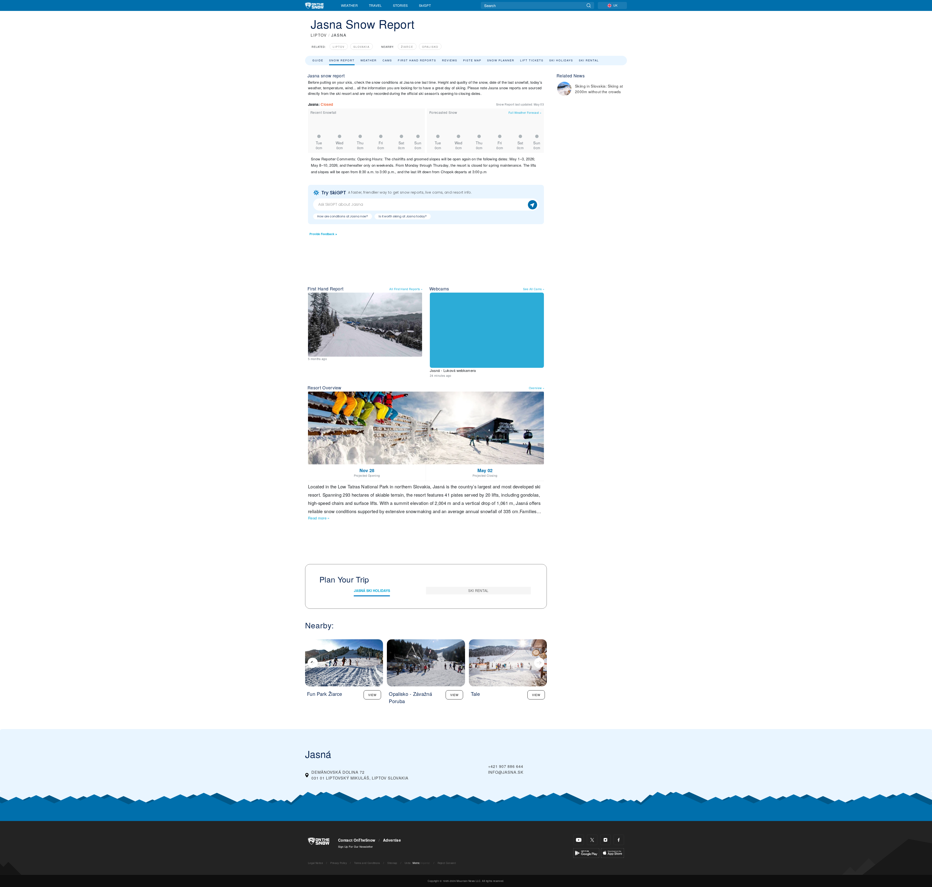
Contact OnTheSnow (356, 840)
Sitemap (392, 863)
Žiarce (407, 47)
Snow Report (342, 60)
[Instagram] (605, 840)
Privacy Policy (338, 863)
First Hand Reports (417, 60)
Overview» (536, 388)
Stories (400, 5)
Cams (387, 60)
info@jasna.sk (506, 772)
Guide (317, 60)
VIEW (372, 695)
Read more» (319, 517)
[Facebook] (619, 840)
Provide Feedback (321, 234)
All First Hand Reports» (406, 289)
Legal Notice (315, 863)
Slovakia (361, 47)
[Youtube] (579, 840)
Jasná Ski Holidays (372, 590)
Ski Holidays (561, 60)
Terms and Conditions (367, 863)
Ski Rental (589, 60)
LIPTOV (319, 35)
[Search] (588, 5)
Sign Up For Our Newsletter (355, 846)
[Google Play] (586, 852)
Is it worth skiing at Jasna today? (403, 216)
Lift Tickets (531, 60)
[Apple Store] (612, 852)
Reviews (449, 60)
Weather (349, 5)
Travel (375, 5)
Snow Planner (500, 60)
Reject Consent (447, 863)
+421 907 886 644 (505, 766)
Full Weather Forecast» (524, 112)
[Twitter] (592, 840)
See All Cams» (534, 289)
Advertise (392, 840)
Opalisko (430, 47)
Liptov (339, 47)
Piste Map (472, 60)
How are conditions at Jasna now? (342, 216)
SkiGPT (425, 5)
